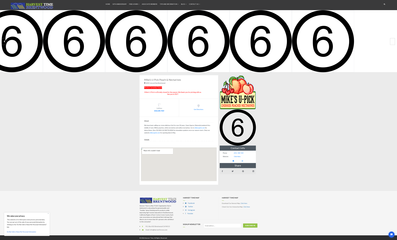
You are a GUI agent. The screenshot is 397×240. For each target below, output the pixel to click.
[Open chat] (392, 235)
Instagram (191, 210)
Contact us (193, 4)
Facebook (191, 203)
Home (108, 4)
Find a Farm (133, 4)
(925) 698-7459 (159, 111)
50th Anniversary (119, 4)
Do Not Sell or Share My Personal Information (21, 232)
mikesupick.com (200, 128)
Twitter (190, 206)
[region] (27, 224)
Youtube (190, 213)
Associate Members (149, 4)
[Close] (48, 213)
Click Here (237, 156)
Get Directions (198, 109)
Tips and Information (168, 4)
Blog (183, 4)
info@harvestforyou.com (158, 230)
